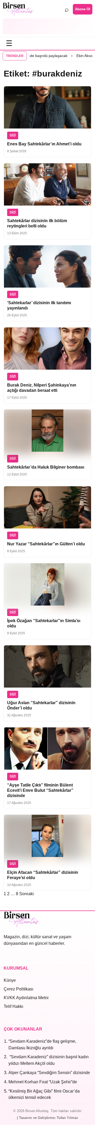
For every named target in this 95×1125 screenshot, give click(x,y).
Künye (10, 980)
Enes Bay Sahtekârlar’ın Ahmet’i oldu (44, 144)
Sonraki (26, 894)
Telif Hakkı (13, 1006)
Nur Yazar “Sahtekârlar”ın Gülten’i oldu (46, 544)
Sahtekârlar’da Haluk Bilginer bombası (45, 467)
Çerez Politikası (18, 989)
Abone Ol (82, 9)
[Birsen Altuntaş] (18, 9)
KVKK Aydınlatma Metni (26, 997)
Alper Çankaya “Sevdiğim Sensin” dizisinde (49, 1072)
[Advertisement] (47, 26)
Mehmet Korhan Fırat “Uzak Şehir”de (42, 1082)
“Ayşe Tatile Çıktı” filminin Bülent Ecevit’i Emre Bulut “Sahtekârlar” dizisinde (40, 790)
